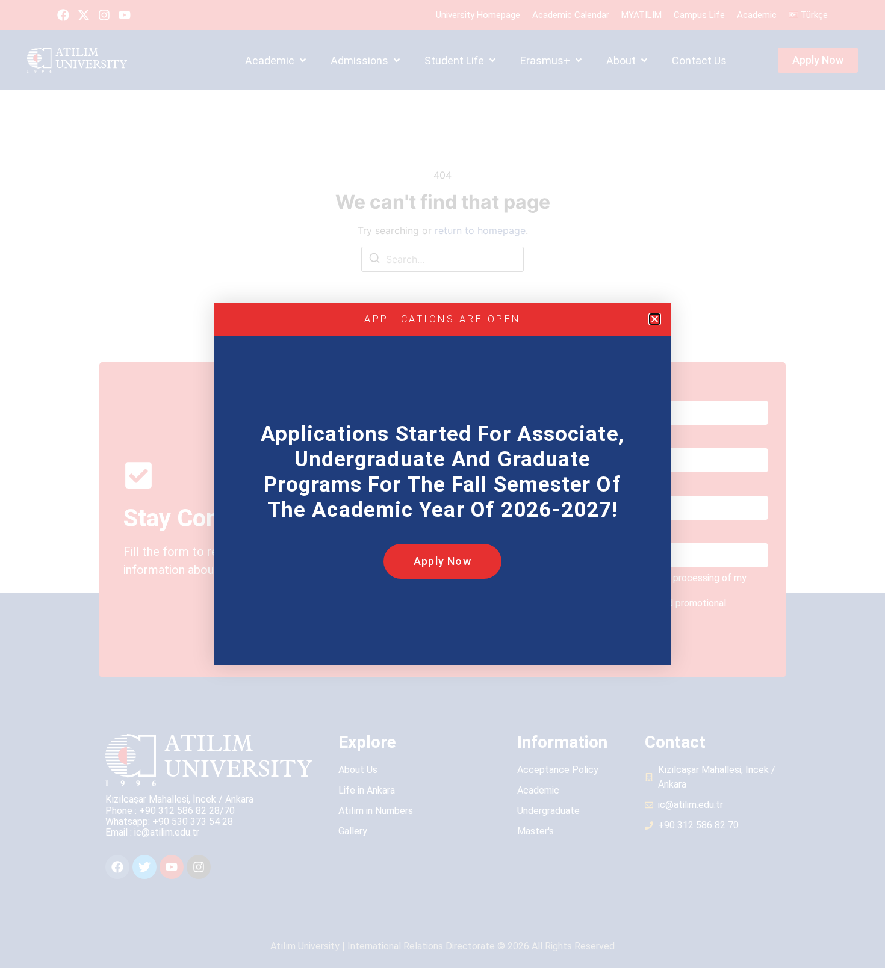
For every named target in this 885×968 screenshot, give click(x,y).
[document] (442, 484)
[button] (654, 319)
